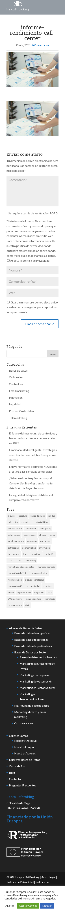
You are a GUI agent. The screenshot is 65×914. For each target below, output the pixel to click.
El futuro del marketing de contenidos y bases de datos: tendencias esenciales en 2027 (33, 438)
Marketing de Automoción (36, 681)
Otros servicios (23, 723)
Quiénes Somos (18, 735)
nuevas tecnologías (34, 579)
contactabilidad (41, 522)
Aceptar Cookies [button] (28, 905)
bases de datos (38, 515)
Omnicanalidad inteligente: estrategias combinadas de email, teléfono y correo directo (33, 454)
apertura (23, 515)
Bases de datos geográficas (31, 639)
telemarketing (15, 605)
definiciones (14, 534)
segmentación (24, 592)
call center (13, 522)
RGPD (11, 592)
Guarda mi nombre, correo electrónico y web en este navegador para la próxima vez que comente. (32, 307)
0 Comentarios (40, 45)
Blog (12, 772)
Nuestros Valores (25, 753)
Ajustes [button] (9, 905)
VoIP (27, 605)
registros (48, 586)
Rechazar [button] (47, 905)
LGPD (10, 560)
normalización (15, 579)
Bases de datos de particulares (33, 646)
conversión (30, 528)
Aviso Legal (48, 877)
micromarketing (39, 573)
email (52, 534)
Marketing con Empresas (35, 675)
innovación (44, 547)
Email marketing (19, 390)
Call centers (16, 377)
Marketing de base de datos (31, 705)
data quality (45, 528)
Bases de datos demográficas (32, 633)
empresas (32, 541)
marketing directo (46, 566)
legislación (49, 554)
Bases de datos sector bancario (39, 657)
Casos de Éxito (18, 766)
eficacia (42, 534)
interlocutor (14, 554)
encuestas (45, 541)
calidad (51, 515)
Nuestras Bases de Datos (24, 759)
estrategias (13, 547)
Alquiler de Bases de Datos (25, 628)
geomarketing (29, 547)
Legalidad (15, 404)
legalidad (36, 554)
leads (25, 554)
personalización (15, 586)
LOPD (19, 560)
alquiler (11, 515)
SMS (49, 592)
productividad (33, 586)
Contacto (15, 779)
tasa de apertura (33, 598)
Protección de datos (21, 411)
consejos (25, 522)
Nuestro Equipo (24, 747)
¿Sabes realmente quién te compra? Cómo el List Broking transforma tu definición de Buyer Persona (31, 483)
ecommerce (29, 534)
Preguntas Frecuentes (22, 785)
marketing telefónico (18, 573)
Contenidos (16, 384)
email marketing (16, 541)
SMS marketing (15, 598)
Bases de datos (18, 370)
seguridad (39, 592)
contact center (15, 528)
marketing (31, 560)
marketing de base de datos (21, 566)
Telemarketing (18, 418)
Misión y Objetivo (25, 740)
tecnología (50, 598)
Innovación (16, 397)
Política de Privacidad (20, 882)
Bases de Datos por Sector (30, 652)
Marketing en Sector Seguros (37, 687)
